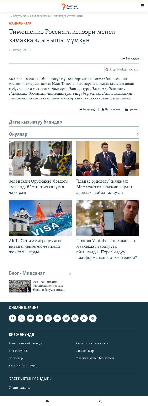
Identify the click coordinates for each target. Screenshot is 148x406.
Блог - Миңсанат (27, 273)
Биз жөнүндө (18, 351)
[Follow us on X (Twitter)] (21, 318)
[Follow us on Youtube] (30, 318)
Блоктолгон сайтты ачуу (25, 343)
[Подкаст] (92, 318)
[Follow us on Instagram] (66, 318)
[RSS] (83, 318)
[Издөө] (100, 401)
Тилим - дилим (19, 388)
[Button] (130, 58)
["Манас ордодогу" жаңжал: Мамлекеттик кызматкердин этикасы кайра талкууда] (107, 158)
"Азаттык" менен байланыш (95, 358)
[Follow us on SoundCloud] (57, 318)
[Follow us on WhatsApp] (75, 318)
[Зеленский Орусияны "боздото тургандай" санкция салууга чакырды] (40, 158)
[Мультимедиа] (47, 401)
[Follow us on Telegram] (39, 318)
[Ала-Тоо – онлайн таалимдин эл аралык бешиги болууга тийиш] (20, 286)
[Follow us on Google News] (48, 318)
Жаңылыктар (20, 23)
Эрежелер (16, 358)
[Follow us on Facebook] (12, 318)
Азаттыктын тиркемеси (92, 343)
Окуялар (18, 134)
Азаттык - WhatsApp (22, 365)
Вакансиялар (85, 351)
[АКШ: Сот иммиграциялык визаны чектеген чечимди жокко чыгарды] (40, 218)
